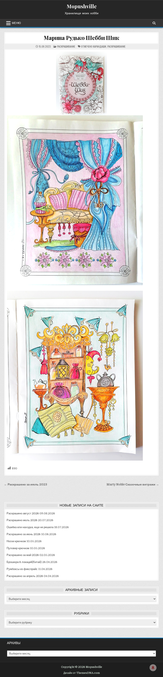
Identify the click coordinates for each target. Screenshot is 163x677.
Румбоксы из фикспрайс (22, 569)
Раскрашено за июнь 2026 (24, 534)
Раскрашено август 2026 (23, 513)
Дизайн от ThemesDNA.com (81, 672)
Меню (16, 23)
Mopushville (82, 6)
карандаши (99, 46)
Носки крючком (16, 541)
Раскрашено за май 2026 (23, 555)
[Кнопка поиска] (154, 23)
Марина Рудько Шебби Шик (81, 37)
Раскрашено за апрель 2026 (25, 576)
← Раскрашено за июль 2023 (25, 484)
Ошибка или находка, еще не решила (30, 527)
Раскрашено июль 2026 (22, 520)
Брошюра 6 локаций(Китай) (24, 562)
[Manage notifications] (153, 667)
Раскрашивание (66, 46)
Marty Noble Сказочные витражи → (133, 484)
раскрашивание (116, 46)
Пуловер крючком (18, 548)
